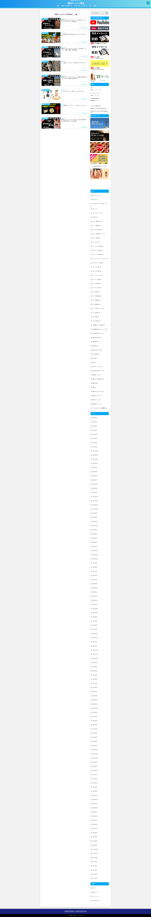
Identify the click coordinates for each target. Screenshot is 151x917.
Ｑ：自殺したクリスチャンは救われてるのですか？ (73, 62)
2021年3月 (95, 687)
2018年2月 (95, 841)
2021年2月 (95, 691)
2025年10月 (95, 459)
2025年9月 (95, 463)
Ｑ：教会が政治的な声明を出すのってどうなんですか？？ (73, 35)
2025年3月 (95, 488)
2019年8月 (95, 766)
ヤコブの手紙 (95, 312)
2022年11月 (95, 604)
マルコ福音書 (95, 304)
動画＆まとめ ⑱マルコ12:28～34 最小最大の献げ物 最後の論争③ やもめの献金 (73, 120)
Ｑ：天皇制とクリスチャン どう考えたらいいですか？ (73, 106)
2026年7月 (95, 421)
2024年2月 (95, 542)
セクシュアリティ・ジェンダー (99, 258)
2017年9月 (95, 861)
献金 (95, 5)
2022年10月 (95, 608)
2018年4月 (95, 832)
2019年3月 (95, 787)
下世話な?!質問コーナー (98, 333)
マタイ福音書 (95, 300)
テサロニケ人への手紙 (97, 262)
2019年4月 (95, 782)
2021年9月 (95, 662)
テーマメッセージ (96, 275)
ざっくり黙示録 (96, 225)
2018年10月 (95, 807)
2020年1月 (95, 745)
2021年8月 (95, 666)
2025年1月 (95, 496)
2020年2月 (95, 741)
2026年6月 (95, 426)
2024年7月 (95, 521)
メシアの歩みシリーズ (97, 308)
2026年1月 (95, 446)
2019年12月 (95, 749)
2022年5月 (95, 629)
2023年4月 (95, 583)
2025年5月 (95, 480)
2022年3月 (95, 637)
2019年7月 (95, 770)
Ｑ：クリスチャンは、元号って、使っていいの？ (72, 91)
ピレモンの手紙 (96, 283)
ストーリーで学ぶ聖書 (97, 254)
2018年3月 (95, 836)
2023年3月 (95, 587)
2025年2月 (95, 492)
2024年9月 (95, 513)
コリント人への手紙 (97, 246)
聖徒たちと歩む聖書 (97, 379)
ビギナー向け (77, 5)
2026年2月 (95, 442)
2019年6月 (95, 774)
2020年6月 (95, 724)
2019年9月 (95, 762)
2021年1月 (95, 695)
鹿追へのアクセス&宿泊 (69, 911)
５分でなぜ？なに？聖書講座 (99, 408)
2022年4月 (95, 633)
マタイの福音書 (96, 296)
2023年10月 (95, 558)
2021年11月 (95, 654)
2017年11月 (95, 853)
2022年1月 (95, 646)
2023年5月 (95, 579)
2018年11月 (95, 803)
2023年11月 (95, 554)
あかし (94, 208)
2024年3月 (95, 538)
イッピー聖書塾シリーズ (98, 233)
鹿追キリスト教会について (67, 5)
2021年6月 (95, 675)
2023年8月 (95, 567)
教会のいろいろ (96, 350)
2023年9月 (95, 563)
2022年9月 (95, 612)
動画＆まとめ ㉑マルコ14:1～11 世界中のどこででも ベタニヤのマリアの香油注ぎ (73, 21)
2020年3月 (95, 737)
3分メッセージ (96, 195)
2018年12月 (95, 799)
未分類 (94, 358)
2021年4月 (95, 683)
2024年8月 (95, 517)
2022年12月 (95, 600)
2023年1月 (95, 596)
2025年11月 (95, 455)
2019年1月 (95, 795)
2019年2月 (95, 791)
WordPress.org (96, 900)
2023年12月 (95, 550)
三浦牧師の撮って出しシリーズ (99, 329)
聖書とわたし (95, 395)
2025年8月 (95, 467)
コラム (90, 5)
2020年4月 (95, 733)
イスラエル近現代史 (97, 229)
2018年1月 (95, 845)
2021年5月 (95, 679)
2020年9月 (95, 712)
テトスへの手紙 (96, 267)
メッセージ (84, 5)
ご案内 (58, 5)
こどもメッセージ (96, 213)
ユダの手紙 (95, 316)
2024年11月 (95, 504)
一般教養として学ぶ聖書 (98, 325)
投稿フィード (95, 892)
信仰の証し (95, 345)
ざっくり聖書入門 (96, 221)
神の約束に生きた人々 (97, 370)
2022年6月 (95, 625)
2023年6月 (95, 575)
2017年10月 (95, 857)
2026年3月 (95, 438)
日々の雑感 (95, 354)
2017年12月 (95, 849)
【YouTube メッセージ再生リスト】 (100, 203)
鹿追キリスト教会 (76, 3)
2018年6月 (95, 824)
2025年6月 (95, 475)
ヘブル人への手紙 (96, 287)
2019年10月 (95, 758)
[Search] (107, 13)
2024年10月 (95, 509)
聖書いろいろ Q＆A (97, 391)
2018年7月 (95, 820)
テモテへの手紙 (96, 271)
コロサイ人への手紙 (97, 250)
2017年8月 (95, 865)
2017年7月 (95, 870)
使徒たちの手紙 (96, 337)
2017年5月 (95, 878)
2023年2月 (95, 592)
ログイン (94, 888)
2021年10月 (95, 658)
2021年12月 (95, 650)
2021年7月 (95, 670)
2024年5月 (95, 529)
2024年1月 (95, 546)
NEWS (94, 199)
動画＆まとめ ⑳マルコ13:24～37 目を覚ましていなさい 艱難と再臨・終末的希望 (73, 49)
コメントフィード (96, 896)
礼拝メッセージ (96, 366)
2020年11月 (95, 704)
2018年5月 (95, 828)
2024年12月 (95, 500)
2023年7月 (95, 571)
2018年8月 (95, 816)
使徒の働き (95, 341)
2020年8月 (95, 716)
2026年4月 (95, 434)
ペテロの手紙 (95, 291)
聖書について (95, 399)
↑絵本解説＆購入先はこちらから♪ (98, 166)
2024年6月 (95, 525)
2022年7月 (95, 621)
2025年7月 (95, 471)
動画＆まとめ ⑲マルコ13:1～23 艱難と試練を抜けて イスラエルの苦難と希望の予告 (74, 78)
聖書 (93, 387)
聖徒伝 (94, 383)
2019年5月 (95, 778)
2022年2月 (95, 641)
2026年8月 (95, 417)
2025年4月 (95, 484)
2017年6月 (95, 874)
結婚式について (96, 374)
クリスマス (95, 242)
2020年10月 (95, 708)
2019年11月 (95, 753)
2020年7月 (95, 720)
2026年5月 (95, 430)
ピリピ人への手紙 (96, 279)
